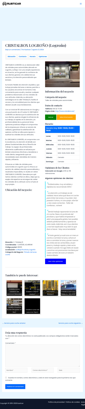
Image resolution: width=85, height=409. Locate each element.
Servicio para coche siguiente (71, 323)
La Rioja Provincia (22, 250)
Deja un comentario (12, 50)
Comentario (10, 343)
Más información (66, 117)
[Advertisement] (42, 22)
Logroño (32, 250)
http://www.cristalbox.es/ (64, 111)
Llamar (50, 117)
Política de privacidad (56, 402)
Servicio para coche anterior (14, 323)
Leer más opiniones (55, 261)
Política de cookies (73, 402)
